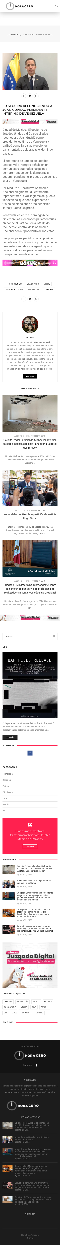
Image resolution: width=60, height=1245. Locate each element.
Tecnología (7, 774)
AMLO (14, 1013)
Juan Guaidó (33, 284)
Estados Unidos (15, 284)
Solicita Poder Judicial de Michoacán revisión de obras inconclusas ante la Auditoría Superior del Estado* (30, 443)
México (24, 1007)
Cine (4, 798)
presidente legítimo (15, 290)
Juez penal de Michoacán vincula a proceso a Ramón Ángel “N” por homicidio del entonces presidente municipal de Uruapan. (31, 1169)
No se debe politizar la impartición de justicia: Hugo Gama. (30, 516)
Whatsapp (26, 1013)
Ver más (30, 376)
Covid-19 (44, 1007)
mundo (47, 284)
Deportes (6, 780)
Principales (7, 792)
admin (38, 34)
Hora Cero (40, 436)
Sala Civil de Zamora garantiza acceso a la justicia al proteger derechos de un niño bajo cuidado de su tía (33, 1199)
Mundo (49, 34)
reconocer (33, 290)
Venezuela (48, 290)
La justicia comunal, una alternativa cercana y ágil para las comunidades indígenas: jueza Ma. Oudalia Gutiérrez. (33, 1185)
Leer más (10, 737)
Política (5, 786)
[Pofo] (19, 6)
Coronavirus (10, 1007)
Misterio (39, 1013)
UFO (4, 811)
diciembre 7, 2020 (17, 34)
